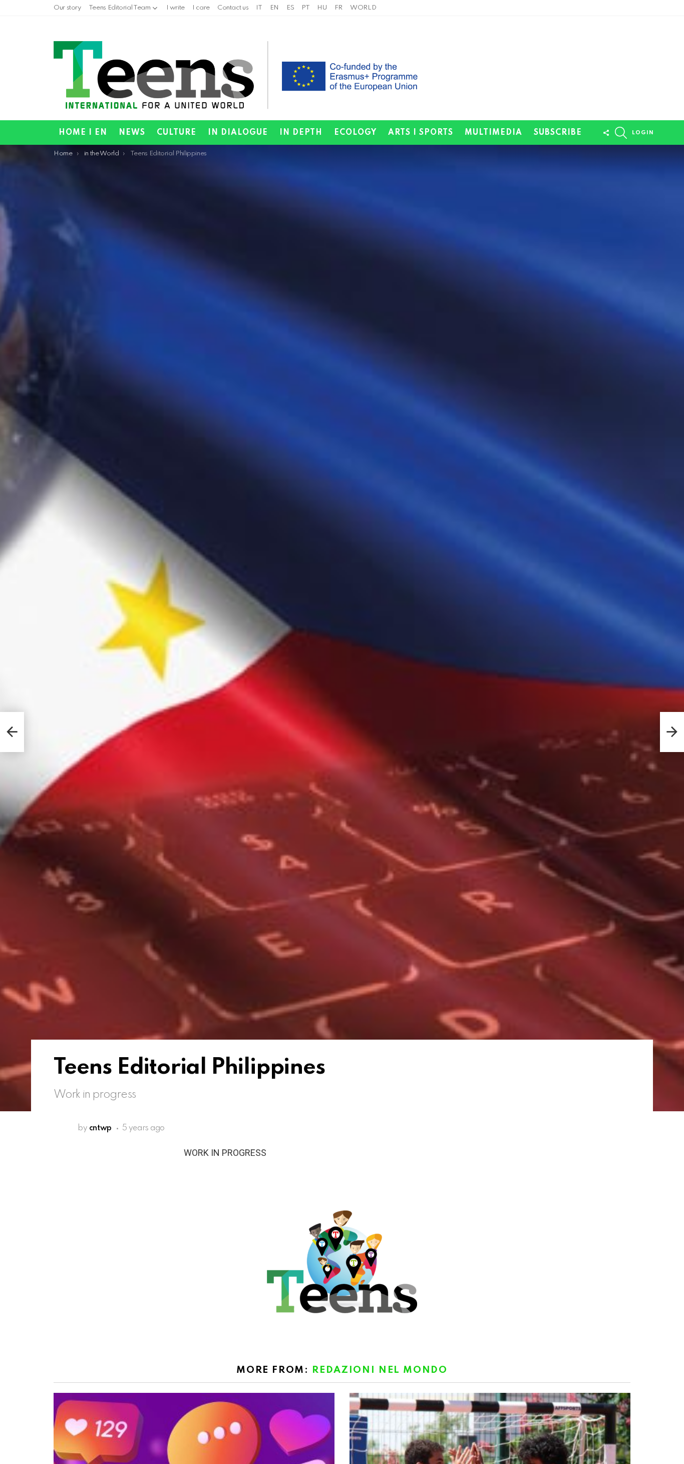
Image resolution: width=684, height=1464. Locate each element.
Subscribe (558, 133)
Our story (67, 8)
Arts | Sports (420, 133)
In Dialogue (238, 133)
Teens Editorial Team (120, 8)
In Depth (300, 133)
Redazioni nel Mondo (379, 1370)
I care (201, 8)
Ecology (355, 133)
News (132, 133)
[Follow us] (606, 133)
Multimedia (493, 133)
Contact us (232, 8)
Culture (176, 133)
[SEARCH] (621, 133)
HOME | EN (83, 133)
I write (175, 8)
